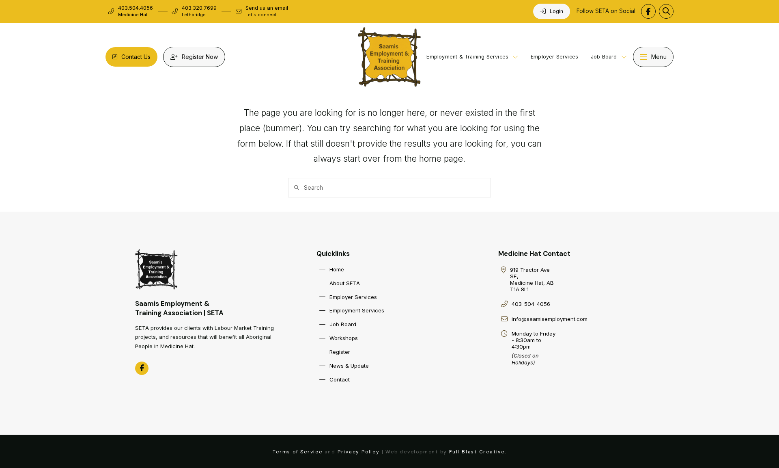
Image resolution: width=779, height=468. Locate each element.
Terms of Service (298, 451)
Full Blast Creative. (477, 451)
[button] (666, 11)
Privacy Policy (359, 451)
